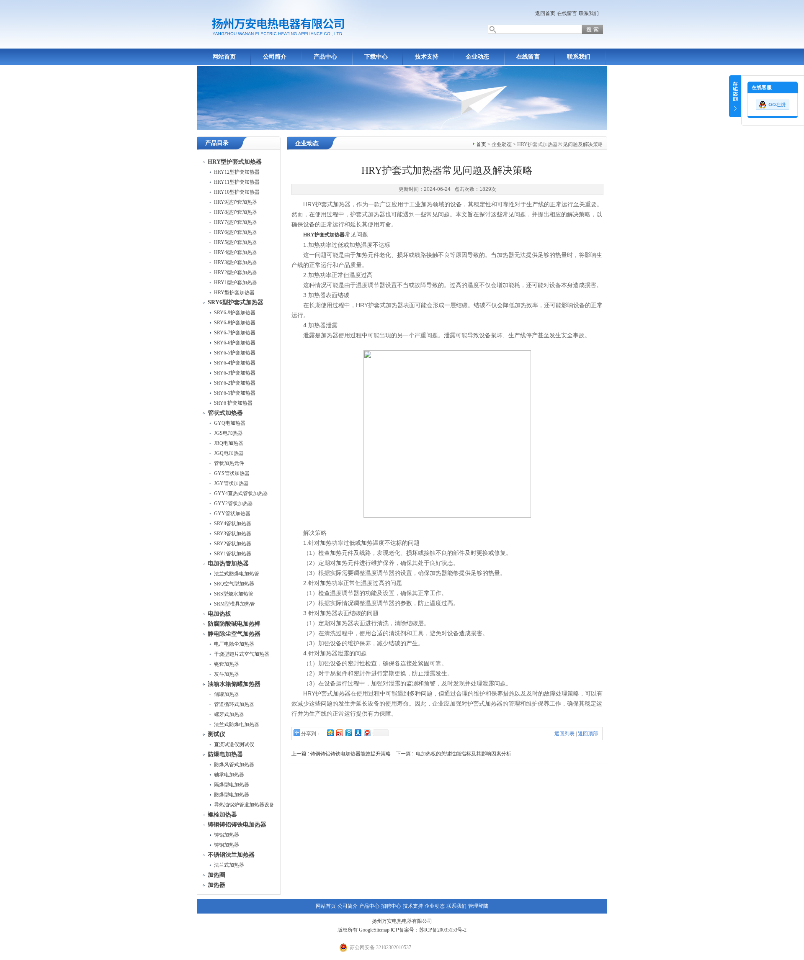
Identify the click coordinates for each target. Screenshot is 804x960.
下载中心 (376, 57)
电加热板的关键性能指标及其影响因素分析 (463, 754)
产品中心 (325, 57)
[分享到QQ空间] (330, 732)
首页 (481, 144)
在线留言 (567, 13)
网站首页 (224, 57)
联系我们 (589, 13)
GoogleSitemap (374, 930)
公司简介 (274, 57)
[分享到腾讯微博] (348, 732)
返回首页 (545, 13)
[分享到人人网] (357, 732)
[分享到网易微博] (366, 732)
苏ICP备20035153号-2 (442, 930)
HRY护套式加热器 (324, 235)
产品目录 (217, 143)
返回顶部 (588, 734)
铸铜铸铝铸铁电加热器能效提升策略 (350, 754)
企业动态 (477, 57)
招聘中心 (391, 906)
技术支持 (426, 57)
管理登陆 (478, 906)
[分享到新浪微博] (339, 732)
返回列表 (564, 734)
